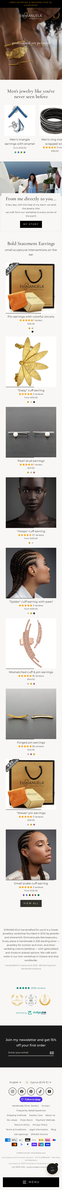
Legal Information (38, 1129)
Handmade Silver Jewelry (25, 1106)
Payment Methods (45, 1120)
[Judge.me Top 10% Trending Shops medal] (45, 1000)
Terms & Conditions (16, 1129)
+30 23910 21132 (18, 1167)
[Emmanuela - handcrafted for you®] (31, 15)
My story (31, 224)
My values (12, 1120)
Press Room (26, 1120)
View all (31, 903)
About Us (50, 1115)
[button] (50, 147)
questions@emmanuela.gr (39, 1167)
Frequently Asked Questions (31, 1110)
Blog (53, 1129)
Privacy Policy (40, 1125)
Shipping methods (16, 1115)
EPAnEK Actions (39, 1134)
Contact (46, 1106)
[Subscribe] (51, 1052)
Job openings (21, 1134)
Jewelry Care (36, 1115)
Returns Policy (22, 1125)
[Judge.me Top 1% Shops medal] (31, 1000)
